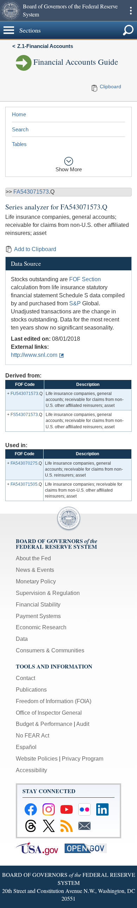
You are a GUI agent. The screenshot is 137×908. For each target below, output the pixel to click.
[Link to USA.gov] (40, 848)
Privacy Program (82, 759)
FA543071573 (31, 192)
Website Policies (37, 759)
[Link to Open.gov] (88, 848)
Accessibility (31, 770)
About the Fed (33, 558)
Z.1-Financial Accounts (45, 46)
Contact (25, 678)
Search (20, 129)
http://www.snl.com (34, 355)
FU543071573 (24, 393)
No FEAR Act (32, 736)
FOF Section (85, 279)
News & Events (35, 570)
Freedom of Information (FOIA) (53, 701)
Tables (19, 144)
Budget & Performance (44, 724)
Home (19, 114)
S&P (75, 303)
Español (26, 747)
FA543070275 (24, 463)
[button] (10, 10)
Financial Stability (38, 605)
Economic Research (41, 627)
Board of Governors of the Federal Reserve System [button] (70, 10)
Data (22, 639)
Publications (31, 690)
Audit (82, 724)
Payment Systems (38, 616)
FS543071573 (24, 414)
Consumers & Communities (50, 650)
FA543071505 (24, 484)
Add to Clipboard (35, 249)
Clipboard (110, 86)
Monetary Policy (36, 581)
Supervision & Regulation (48, 593)
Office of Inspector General (49, 713)
